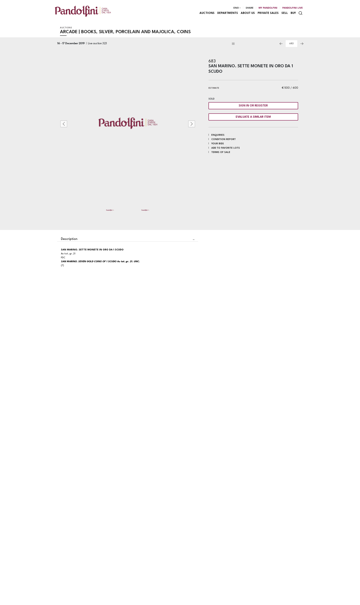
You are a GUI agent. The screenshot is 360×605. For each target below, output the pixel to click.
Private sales (268, 13)
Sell (284, 13)
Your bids (217, 143)
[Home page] (82, 11)
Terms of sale (220, 152)
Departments (227, 13)
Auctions (207, 13)
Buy (293, 13)
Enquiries (217, 135)
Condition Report (223, 139)
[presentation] (63, 124)
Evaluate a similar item (253, 117)
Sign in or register (253, 105)
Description (69, 239)
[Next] (302, 43)
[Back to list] (253, 43)
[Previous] (281, 43)
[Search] (300, 13)
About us (248, 13)
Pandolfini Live (292, 8)
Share (250, 8)
